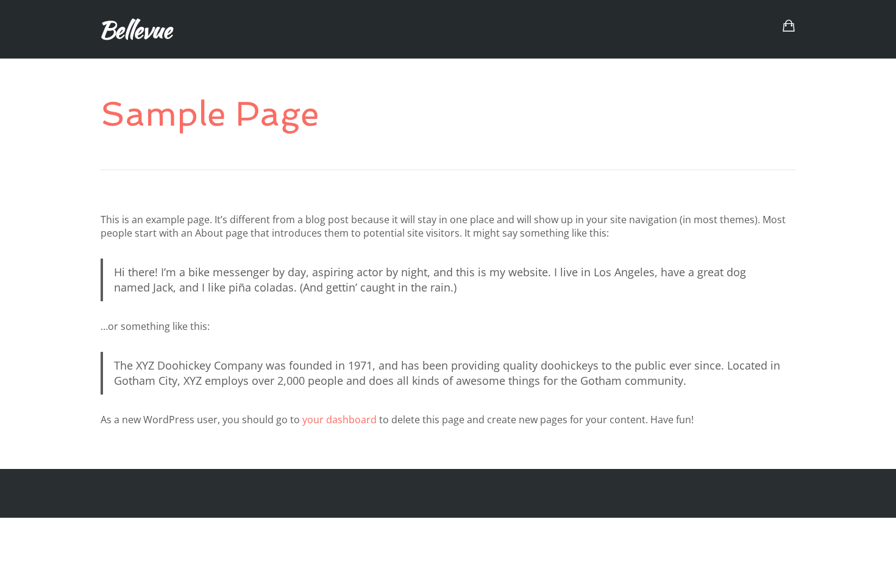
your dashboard (339, 419)
